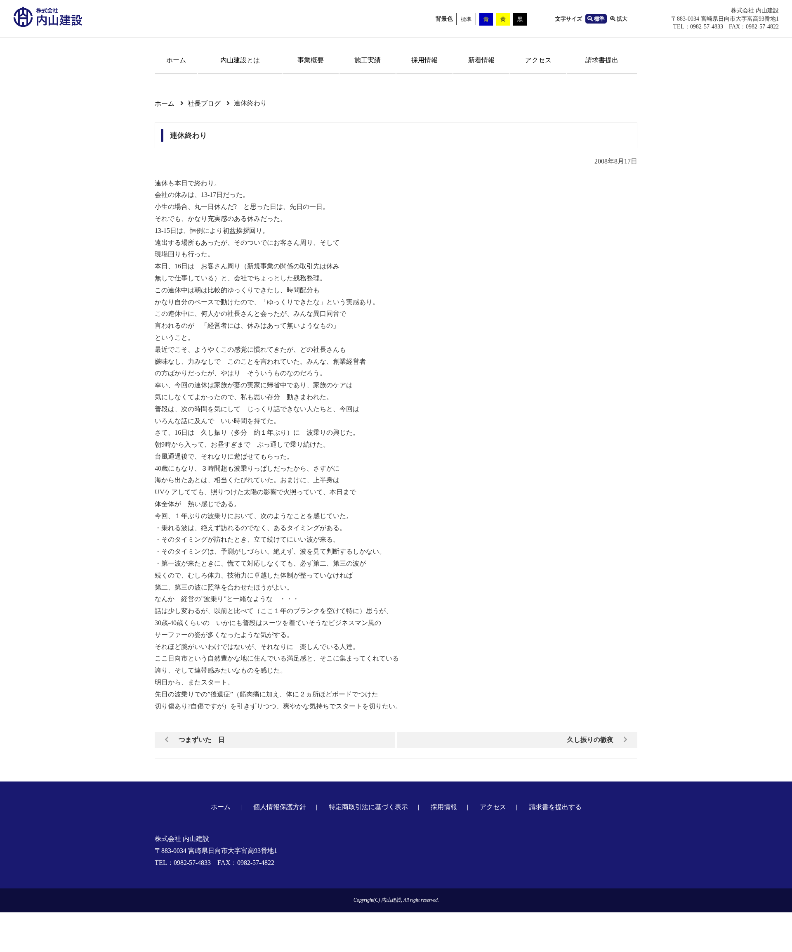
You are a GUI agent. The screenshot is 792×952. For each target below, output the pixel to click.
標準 (466, 19)
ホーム (176, 60)
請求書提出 (601, 60)
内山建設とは (240, 60)
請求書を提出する (555, 806)
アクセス (538, 60)
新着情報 (481, 60)
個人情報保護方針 (279, 806)
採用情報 (424, 60)
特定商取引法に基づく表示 (368, 806)
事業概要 (310, 60)
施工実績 (367, 60)
